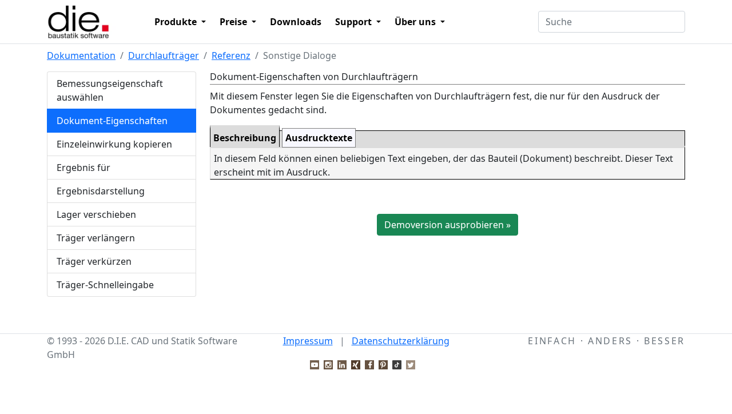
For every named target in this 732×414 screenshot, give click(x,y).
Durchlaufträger (163, 55)
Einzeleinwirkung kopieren (114, 144)
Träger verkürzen (94, 261)
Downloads (295, 21)
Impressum (308, 341)
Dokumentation (81, 55)
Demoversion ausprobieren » (447, 224)
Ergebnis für (83, 167)
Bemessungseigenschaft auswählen (110, 90)
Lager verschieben (96, 214)
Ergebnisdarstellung (101, 191)
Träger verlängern (96, 238)
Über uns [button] (416, 21)
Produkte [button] (176, 21)
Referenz (231, 55)
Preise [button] (234, 21)
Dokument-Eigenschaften (112, 120)
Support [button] (354, 21)
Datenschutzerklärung (400, 341)
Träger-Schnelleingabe (105, 284)
